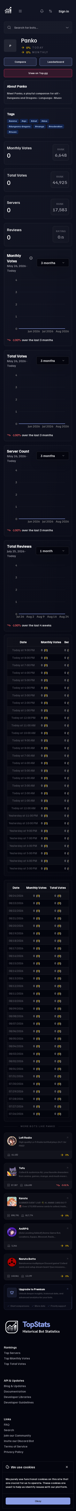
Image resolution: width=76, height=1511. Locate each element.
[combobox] (43, 27)
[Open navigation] (20, 11)
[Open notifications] (41, 11)
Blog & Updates (15, 1386)
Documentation (15, 1391)
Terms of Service (15, 1446)
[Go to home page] (8, 11)
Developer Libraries (17, 1397)
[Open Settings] (50, 11)
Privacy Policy (13, 1452)
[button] (38, 27)
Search (9, 1430)
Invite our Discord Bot (19, 1441)
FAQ (6, 1424)
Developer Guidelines (19, 1402)
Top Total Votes (15, 1364)
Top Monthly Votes (17, 1358)
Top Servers (12, 1353)
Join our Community (17, 1435)
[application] (38, 305)
